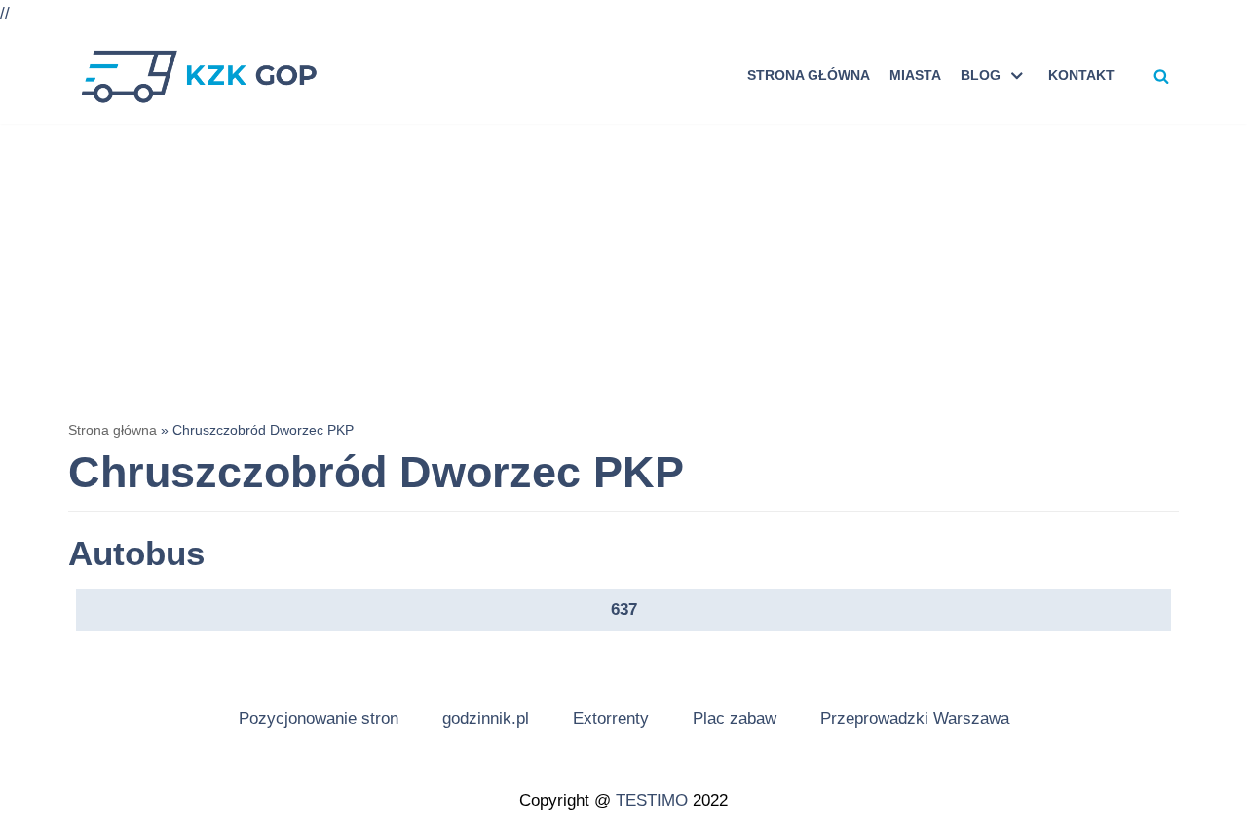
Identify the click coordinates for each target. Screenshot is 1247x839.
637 (624, 609)
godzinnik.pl (485, 718)
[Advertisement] (623, 269)
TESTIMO (652, 800)
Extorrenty (611, 718)
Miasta (915, 75)
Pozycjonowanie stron (318, 718)
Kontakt (1081, 75)
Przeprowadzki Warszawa (914, 718)
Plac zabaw (734, 718)
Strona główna (808, 75)
